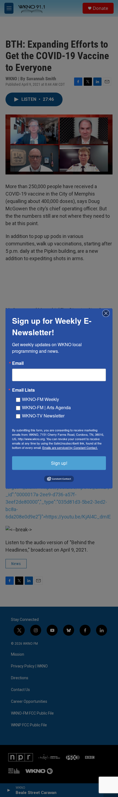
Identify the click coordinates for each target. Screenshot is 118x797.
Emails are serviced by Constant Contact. (70, 447)
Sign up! (59, 463)
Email (18, 363)
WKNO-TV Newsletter (43, 415)
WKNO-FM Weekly (40, 399)
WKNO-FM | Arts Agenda (46, 407)
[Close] (107, 313)
